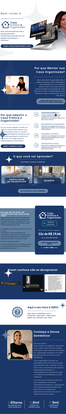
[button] (3, 175)
